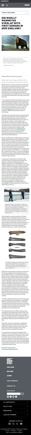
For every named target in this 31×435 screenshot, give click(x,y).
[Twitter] (17, 424)
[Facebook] (9, 424)
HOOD (27, 5)
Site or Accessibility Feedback (14, 432)
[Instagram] (13, 424)
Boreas (10, 89)
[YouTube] (21, 424)
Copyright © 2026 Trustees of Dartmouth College (13, 429)
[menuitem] (15, 402)
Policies (13, 430)
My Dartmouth (9, 402)
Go (22, 394)
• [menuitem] (16, 430)
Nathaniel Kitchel (9, 109)
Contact (20, 430)
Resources (7, 411)
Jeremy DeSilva (9, 181)
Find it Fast (7, 406)
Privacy (7, 430)
